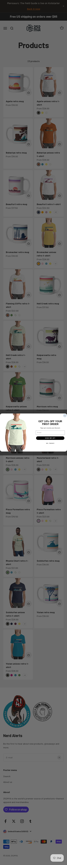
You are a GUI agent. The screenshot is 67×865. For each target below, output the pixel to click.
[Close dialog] (65, 415)
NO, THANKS (50, 443)
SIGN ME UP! (50, 438)
